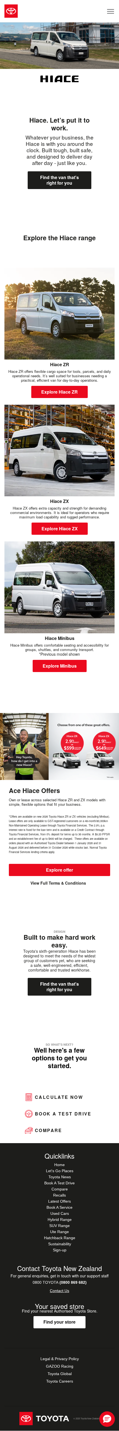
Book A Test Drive (59, 1183)
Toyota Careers (59, 1381)
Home (59, 1165)
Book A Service (59, 1207)
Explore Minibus (60, 666)
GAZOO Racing (59, 1366)
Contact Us (59, 1290)
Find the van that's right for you (59, 180)
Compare (59, 1189)
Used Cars (59, 1213)
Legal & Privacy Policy (59, 1359)
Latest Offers (59, 1201)
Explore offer (59, 870)
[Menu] (111, 11)
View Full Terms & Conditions (58, 883)
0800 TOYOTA (60, 1282)
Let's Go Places (59, 1171)
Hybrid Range (60, 1219)
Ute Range (59, 1231)
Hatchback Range (59, 1238)
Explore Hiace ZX (60, 528)
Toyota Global (60, 1373)
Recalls (59, 1195)
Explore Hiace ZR (59, 392)
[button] (107, 1419)
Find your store (59, 1322)
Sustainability (59, 1244)
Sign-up (59, 1250)
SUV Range (59, 1225)
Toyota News (59, 1177)
